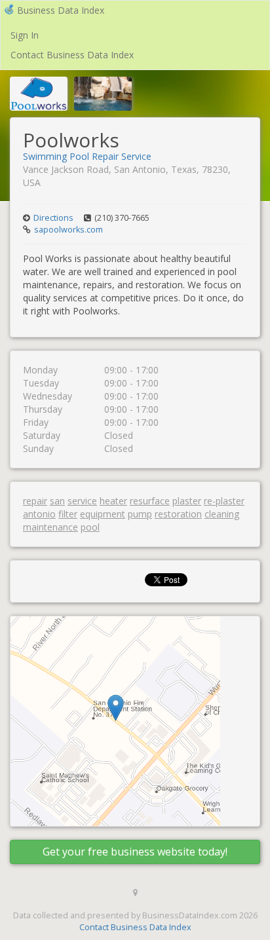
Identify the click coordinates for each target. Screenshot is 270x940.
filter (67, 514)
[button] (115, 707)
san (57, 501)
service (82, 501)
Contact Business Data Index (72, 54)
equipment (102, 514)
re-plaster (224, 501)
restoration (178, 514)
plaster (186, 501)
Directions (53, 217)
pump (140, 514)
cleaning (221, 514)
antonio (39, 514)
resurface (150, 501)
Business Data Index (60, 10)
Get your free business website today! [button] (135, 851)
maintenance (50, 527)
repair (35, 501)
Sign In (24, 35)
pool (90, 527)
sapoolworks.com (68, 229)
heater (113, 501)
